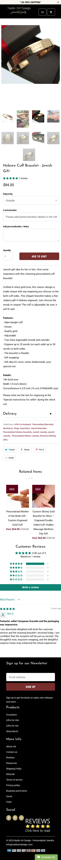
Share (26, 449)
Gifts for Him (12, 720)
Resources (11, 763)
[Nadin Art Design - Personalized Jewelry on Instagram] (21, 818)
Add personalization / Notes (16, 226)
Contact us (11, 752)
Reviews (10, 757)
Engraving (7, 194)
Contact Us (47, 857)
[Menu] (42, 12)
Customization (10, 210)
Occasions (11, 714)
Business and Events (16, 791)
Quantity (7, 250)
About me (11, 746)
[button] (11, 178)
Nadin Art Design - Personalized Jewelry (34, 840)
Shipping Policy (13, 768)
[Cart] (51, 12)
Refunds (10, 774)
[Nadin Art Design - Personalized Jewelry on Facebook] (8, 818)
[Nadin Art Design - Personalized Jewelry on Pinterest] (15, 818)
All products (12, 731)
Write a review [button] (30, 587)
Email (11, 458)
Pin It (41, 449)
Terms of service (14, 779)
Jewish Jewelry (40, 432)
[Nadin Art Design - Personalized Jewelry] (19, 12)
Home (9, 796)
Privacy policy (13, 785)
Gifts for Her (12, 725)
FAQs (9, 802)
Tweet (11, 449)
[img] (7, 608)
